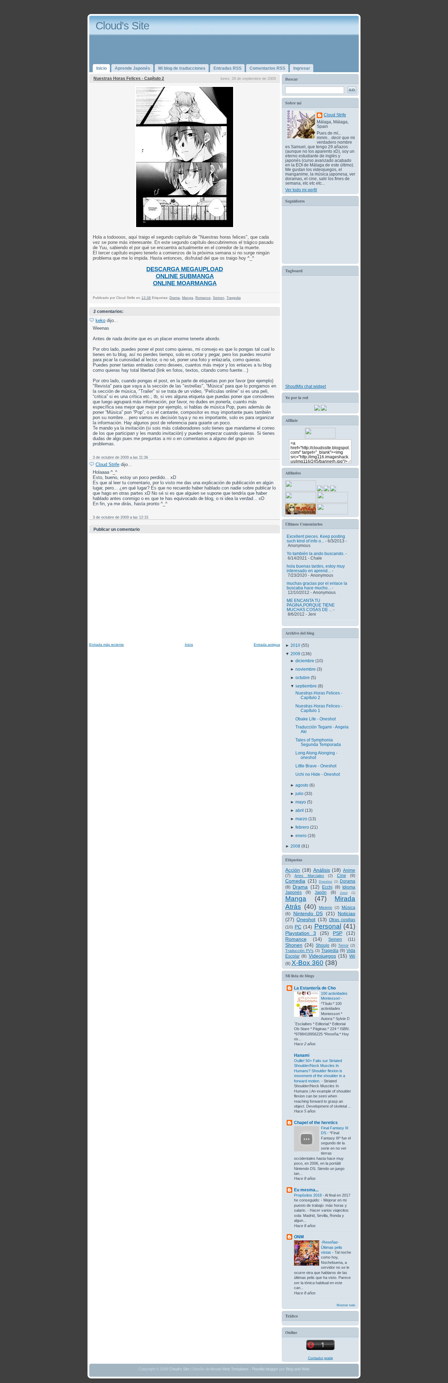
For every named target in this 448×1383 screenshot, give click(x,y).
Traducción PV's (299, 951)
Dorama (347, 881)
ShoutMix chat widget (305, 386)
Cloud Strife (107, 464)
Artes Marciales (309, 876)
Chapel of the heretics (316, 1122)
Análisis (321, 870)
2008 (295, 846)
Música (348, 907)
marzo (301, 818)
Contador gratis (320, 1358)
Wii (352, 956)
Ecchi (327, 887)
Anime (349, 870)
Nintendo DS (308, 913)
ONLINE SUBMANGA (185, 276)
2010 (295, 645)
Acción (292, 870)
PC (298, 927)
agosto (302, 785)
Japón (321, 892)
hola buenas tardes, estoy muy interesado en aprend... (316, 568)
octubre (303, 677)
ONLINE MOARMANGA (185, 283)
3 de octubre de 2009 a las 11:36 (120, 457)
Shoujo (322, 945)
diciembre (305, 660)
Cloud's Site (122, 26)
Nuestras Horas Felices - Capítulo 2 (128, 78)
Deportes (325, 881)
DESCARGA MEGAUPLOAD (184, 269)
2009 (295, 653)
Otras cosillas (342, 919)
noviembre (306, 669)
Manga (187, 298)
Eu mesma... (306, 1189)
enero (301, 835)
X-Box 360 (307, 962)
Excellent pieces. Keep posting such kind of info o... (316, 538)
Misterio (325, 907)
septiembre (306, 686)
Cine (341, 875)
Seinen (218, 298)
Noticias (346, 913)
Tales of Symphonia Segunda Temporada (318, 742)
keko (100, 320)
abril (300, 810)
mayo (301, 802)
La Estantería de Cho (315, 988)
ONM (299, 1236)
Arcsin (215, 1369)
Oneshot (305, 919)
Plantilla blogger (265, 1369)
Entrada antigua (267, 644)
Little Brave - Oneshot (315, 766)
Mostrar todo (346, 1305)
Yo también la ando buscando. (315, 553)
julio (299, 793)
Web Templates (235, 1369)
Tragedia (233, 298)
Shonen (293, 945)
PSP (337, 933)
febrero (302, 827)
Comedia (295, 881)
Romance (203, 298)
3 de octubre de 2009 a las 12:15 (120, 517)
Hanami (301, 1055)
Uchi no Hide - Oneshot (317, 774)
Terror (343, 945)
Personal (327, 926)
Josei (344, 893)
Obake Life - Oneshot (315, 719)
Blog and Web (297, 1369)
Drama (174, 298)
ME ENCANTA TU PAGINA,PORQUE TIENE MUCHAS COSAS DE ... (311, 605)
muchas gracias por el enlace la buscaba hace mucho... (317, 585)
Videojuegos (322, 956)
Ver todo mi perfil (301, 189)
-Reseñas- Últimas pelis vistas (331, 1247)
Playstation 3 (300, 933)
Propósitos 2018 (308, 1195)
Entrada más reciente (106, 644)
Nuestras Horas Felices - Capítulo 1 (318, 708)
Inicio (189, 644)
